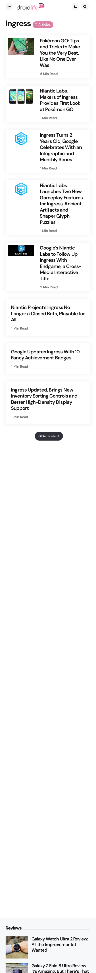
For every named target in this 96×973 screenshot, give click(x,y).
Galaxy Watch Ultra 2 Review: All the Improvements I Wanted (59, 944)
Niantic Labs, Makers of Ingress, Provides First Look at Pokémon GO (60, 100)
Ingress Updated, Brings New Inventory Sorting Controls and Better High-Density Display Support (44, 399)
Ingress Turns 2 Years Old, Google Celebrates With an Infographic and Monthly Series (61, 147)
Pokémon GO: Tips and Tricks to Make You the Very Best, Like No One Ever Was (60, 53)
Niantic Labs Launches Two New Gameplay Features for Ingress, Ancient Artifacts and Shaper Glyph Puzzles (61, 203)
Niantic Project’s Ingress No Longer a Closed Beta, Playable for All (48, 313)
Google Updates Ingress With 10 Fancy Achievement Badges (45, 355)
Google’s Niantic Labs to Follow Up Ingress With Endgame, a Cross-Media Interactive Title (60, 263)
